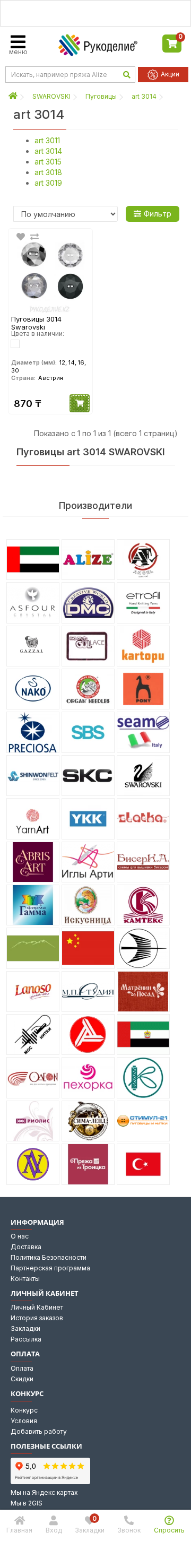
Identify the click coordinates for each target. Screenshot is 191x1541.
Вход (54, 1530)
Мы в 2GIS (26, 1503)
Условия (24, 1421)
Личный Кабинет (37, 1307)
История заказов (37, 1318)
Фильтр (157, 213)
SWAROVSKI (51, 96)
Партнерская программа (50, 1268)
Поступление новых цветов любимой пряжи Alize (95, 13)
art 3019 (48, 182)
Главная (19, 1530)
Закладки (25, 1328)
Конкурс (24, 1410)
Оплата (22, 1368)
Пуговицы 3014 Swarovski (36, 323)
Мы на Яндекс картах (44, 1492)
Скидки (22, 1379)
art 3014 (144, 96)
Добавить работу (39, 1431)
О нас (20, 1236)
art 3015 (48, 161)
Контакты (25, 1279)
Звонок (129, 1530)
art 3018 (48, 172)
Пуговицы (101, 96)
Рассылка (26, 1339)
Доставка (26, 1247)
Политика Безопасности (48, 1257)
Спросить (169, 1530)
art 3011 (47, 140)
